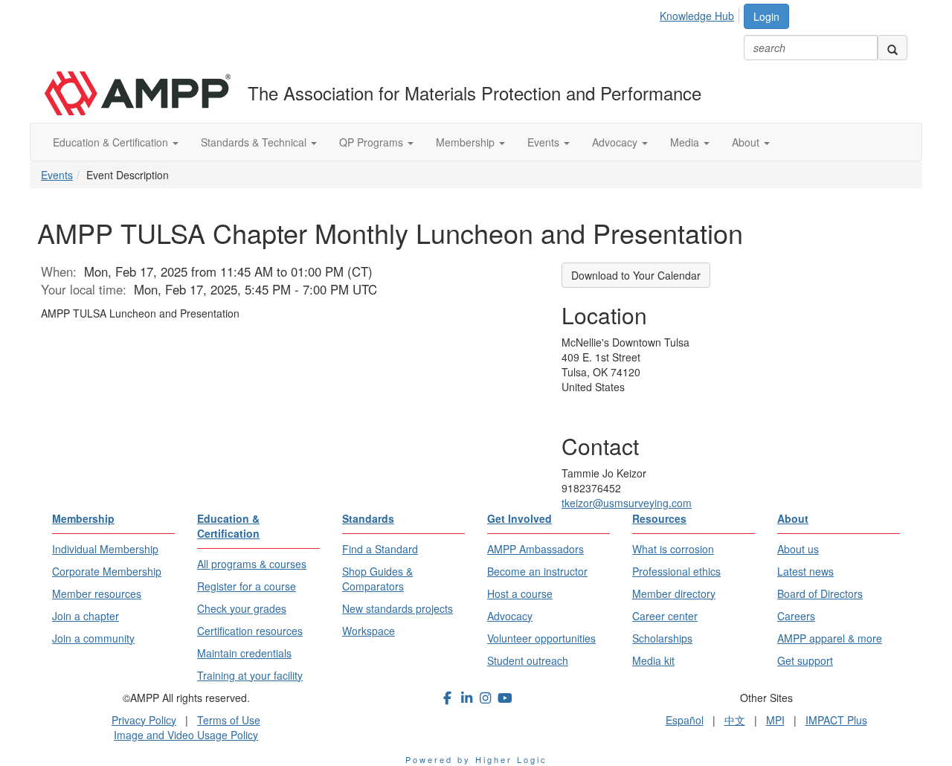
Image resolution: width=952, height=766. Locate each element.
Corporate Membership (106, 571)
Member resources (96, 593)
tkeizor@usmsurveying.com (627, 502)
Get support (805, 660)
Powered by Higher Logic (476, 759)
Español (685, 719)
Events (544, 142)
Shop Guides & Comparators (377, 578)
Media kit (653, 660)
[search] (892, 47)
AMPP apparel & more (829, 638)
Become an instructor (537, 571)
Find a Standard (380, 548)
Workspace (368, 630)
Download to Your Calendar (636, 275)
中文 (734, 719)
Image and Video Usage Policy (186, 734)
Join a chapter (85, 615)
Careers (796, 615)
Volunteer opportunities (541, 638)
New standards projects (397, 608)
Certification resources (250, 630)
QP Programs (372, 142)
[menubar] (701, 13)
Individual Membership (105, 548)
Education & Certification (112, 142)
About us (798, 548)
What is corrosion (673, 548)
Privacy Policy (144, 719)
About (747, 142)
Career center (665, 615)
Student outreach (527, 660)
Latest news (805, 571)
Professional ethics (676, 571)
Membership (467, 142)
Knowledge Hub (697, 15)
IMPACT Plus (836, 719)
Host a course (520, 593)
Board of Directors (820, 593)
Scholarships (662, 638)
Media (686, 142)
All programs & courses (251, 563)
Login (766, 16)
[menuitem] (701, 13)
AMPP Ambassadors (535, 548)
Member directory (673, 593)
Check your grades (241, 608)
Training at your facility (250, 675)
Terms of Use (228, 719)
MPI (775, 719)
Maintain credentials (244, 653)
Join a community (93, 638)
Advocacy (616, 142)
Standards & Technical (255, 142)
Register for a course (246, 586)
